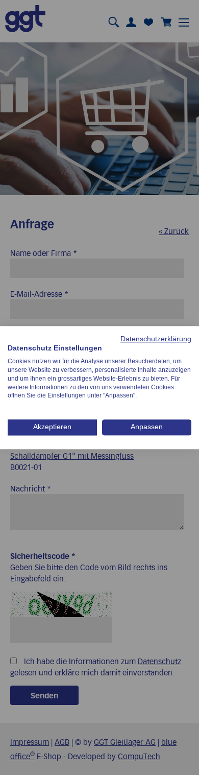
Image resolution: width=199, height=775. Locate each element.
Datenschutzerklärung (155, 339)
